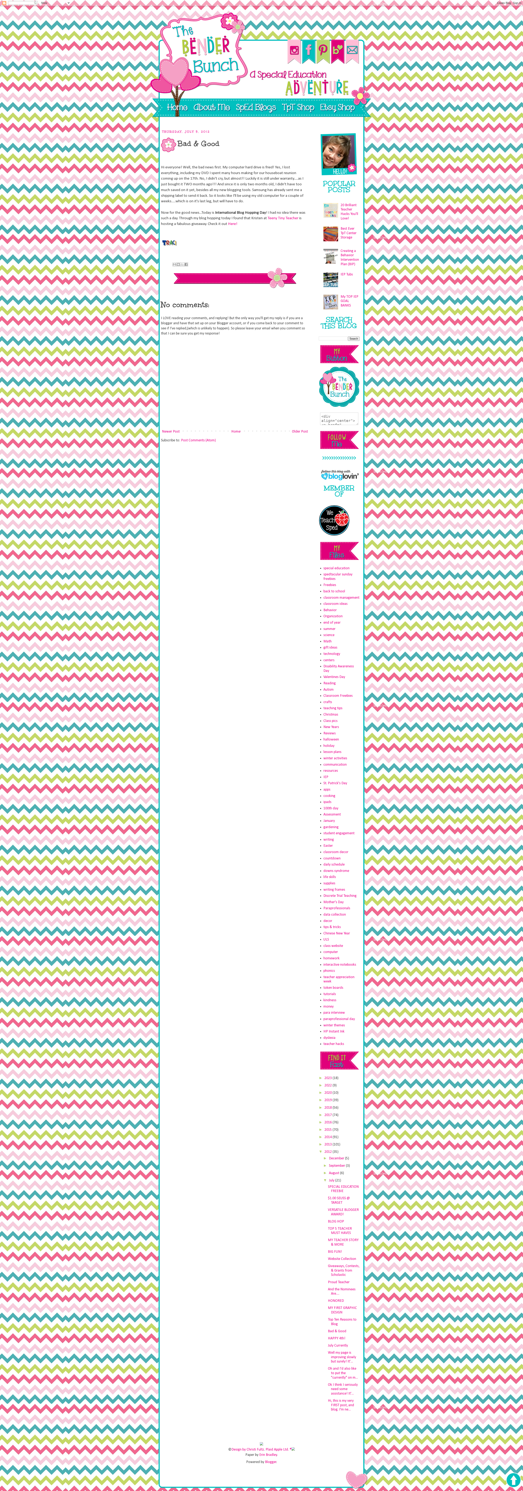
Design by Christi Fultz (247, 1450)
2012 (328, 1152)
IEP (325, 777)
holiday (328, 746)
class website (333, 946)
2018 (328, 1108)
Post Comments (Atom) (198, 440)
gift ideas (330, 648)
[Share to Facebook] (186, 264)
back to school (334, 591)
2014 (328, 1137)
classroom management (341, 598)
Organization (333, 616)
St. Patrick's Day (335, 783)
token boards (333, 988)
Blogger (270, 1462)
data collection (334, 915)
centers (328, 660)
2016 (328, 1122)
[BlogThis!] (178, 264)
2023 (328, 1078)
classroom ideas (335, 604)
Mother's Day (333, 902)
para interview (334, 1013)
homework (331, 958)
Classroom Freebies (338, 696)
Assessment (332, 815)
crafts (327, 702)
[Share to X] (182, 264)
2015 (328, 1130)
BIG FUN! (335, 1252)
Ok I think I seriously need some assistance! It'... (343, 1389)
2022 (328, 1085)
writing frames (334, 890)
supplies (329, 883)
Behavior (330, 610)
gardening (331, 827)
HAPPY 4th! (336, 1338)
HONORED (336, 1301)
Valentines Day (334, 677)
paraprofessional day (339, 1019)
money (328, 1007)
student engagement (338, 833)
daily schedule (334, 865)
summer (329, 629)
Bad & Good (337, 1331)
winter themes (334, 1025)
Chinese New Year (336, 933)
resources (330, 771)
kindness (329, 1000)
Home (235, 432)
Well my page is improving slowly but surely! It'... (342, 1357)
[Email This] (174, 264)
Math (327, 641)
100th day (330, 808)
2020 (328, 1093)
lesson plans (332, 752)
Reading (329, 683)
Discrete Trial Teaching (339, 896)
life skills (329, 877)
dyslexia (329, 1038)
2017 (328, 1115)
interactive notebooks (339, 965)
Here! (232, 224)
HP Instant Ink (333, 1032)
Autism (328, 690)
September (337, 1166)
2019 (328, 1100)
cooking (329, 796)
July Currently (338, 1346)
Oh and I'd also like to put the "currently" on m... (343, 1373)
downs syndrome (336, 871)
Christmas (330, 715)
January (329, 821)
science (328, 635)
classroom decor (335, 852)
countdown (332, 858)
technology (331, 654)
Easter (328, 846)
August (334, 1173)
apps (326, 790)
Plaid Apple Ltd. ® (279, 1450)
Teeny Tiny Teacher (283, 218)
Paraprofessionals (336, 908)
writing (328, 840)
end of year (332, 623)
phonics (329, 971)
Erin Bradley (268, 1455)
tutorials (329, 994)
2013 (328, 1144)
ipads (327, 802)
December (337, 1158)
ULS (326, 940)
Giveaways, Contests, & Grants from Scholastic (343, 1270)
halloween (331, 740)
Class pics (330, 721)
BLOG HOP (336, 1222)
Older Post (300, 432)
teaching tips (332, 708)
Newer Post (171, 432)
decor (327, 921)
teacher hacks (333, 1044)
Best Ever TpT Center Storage (348, 233)
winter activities (335, 758)
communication (335, 765)
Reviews (329, 733)
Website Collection (342, 1259)
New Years (331, 727)
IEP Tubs (347, 274)
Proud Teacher (339, 1282)
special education (336, 568)
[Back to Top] (513, 1480)
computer (330, 952)
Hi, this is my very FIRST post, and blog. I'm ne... (341, 1405)
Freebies (329, 585)
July (332, 1180)
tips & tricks (332, 927)
